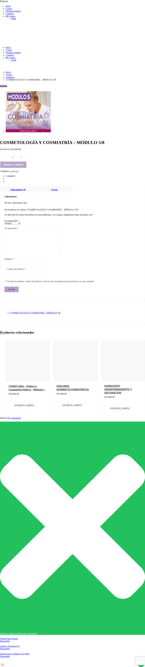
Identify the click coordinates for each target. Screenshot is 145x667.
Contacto (10, 13)
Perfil (13, 18)
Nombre (8, 259)
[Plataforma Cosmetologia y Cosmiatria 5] (28, 131)
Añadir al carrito (13, 165)
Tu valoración (11, 228)
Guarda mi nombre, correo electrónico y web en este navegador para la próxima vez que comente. (50, 281)
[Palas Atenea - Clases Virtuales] (21, 42)
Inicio (8, 6)
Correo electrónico (16, 269)
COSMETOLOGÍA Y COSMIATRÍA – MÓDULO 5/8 (35, 313)
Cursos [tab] (54, 189)
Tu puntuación (11, 221)
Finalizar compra (13, 11)
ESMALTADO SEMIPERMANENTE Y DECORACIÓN (118, 389)
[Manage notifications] (2, 664)
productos (10, 77)
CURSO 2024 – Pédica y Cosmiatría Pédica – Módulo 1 (27, 387)
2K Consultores (14, 418)
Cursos (9, 8)
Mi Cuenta (10, 16)
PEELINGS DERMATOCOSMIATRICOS (72, 387)
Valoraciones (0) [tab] (18, 189)
